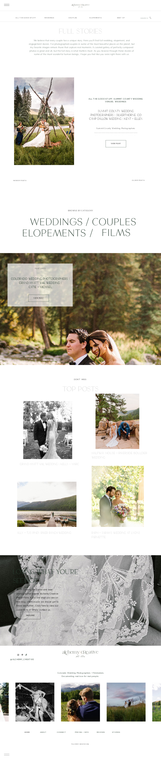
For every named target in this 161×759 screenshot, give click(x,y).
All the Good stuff (100, 99)
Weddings (121, 102)
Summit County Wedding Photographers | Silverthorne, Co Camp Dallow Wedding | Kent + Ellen (116, 115)
